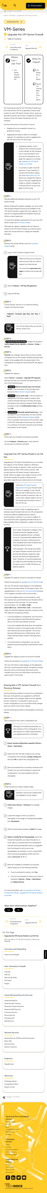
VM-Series (12, 15)
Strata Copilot (36, 6)
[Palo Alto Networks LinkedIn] (13, 1179)
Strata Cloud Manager (11, 954)
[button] (45, 954)
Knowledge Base (11, 1154)
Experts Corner (9, 1087)
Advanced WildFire (10, 1000)
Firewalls (7, 972)
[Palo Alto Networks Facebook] (8, 1179)
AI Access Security (10, 1012)
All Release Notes (10, 1081)
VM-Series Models (23, 222)
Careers (8, 1147)
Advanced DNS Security (12, 1009)
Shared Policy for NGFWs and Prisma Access (19, 1038)
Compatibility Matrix (11, 1084)
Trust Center (10, 1167)
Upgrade (9, 1097)
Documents (9, 1172)
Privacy (8, 1165)
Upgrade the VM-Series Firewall (27, 15)
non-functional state (29, 591)
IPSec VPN (8, 1041)
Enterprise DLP (9, 1018)
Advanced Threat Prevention (14, 1006)
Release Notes (11, 1122)
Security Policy (9, 1044)
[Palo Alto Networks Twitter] (18, 1179)
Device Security (9, 1015)
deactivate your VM (33, 175)
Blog (7, 1127)
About (8, 1144)
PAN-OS (7, 975)
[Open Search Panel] (15, 5)
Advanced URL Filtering (12, 1003)
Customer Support (24, 392)
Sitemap (8, 1134)
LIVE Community (11, 1152)
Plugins (6, 983)
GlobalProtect (9, 1064)
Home (5, 15)
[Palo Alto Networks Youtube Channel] (24, 1179)
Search (8, 1124)
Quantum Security (10, 1047)
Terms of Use (10, 1170)
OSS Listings (10, 1132)
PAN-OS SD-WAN (10, 977)
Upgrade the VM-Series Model (32, 582)
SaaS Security (9, 1021)
